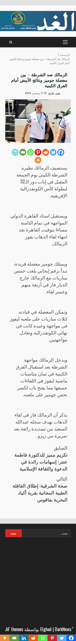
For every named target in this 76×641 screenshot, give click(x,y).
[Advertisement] (38, 580)
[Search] (10, 42)
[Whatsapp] (30, 152)
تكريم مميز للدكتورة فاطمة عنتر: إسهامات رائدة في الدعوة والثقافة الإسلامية (40, 458)
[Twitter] (53, 152)
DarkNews (63, 629)
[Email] (22, 152)
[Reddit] (45, 152)
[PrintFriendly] (15, 152)
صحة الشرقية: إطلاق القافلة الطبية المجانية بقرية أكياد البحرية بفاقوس (40, 489)
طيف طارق (54, 93)
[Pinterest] (38, 152)
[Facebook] (60, 152)
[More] (38, 160)
